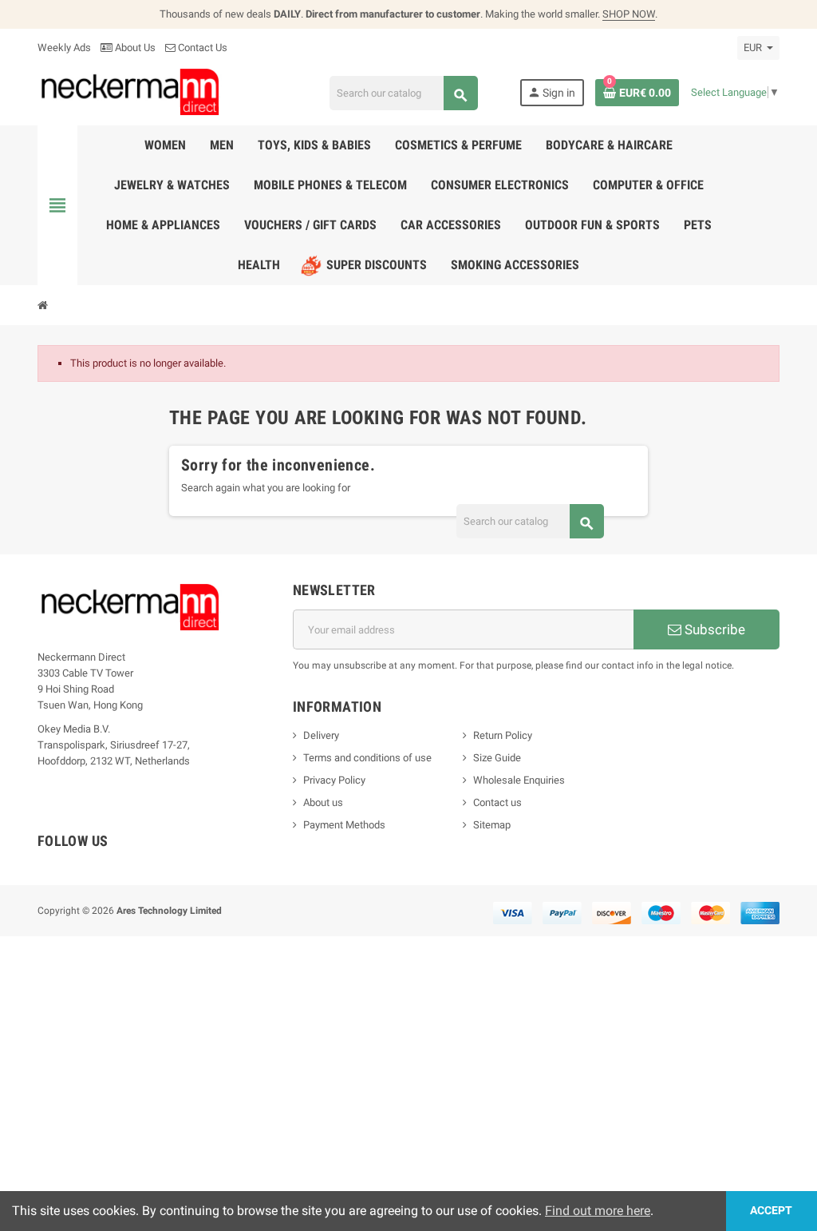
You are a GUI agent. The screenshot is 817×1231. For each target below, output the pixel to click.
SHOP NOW (628, 14)
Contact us (497, 802)
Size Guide (497, 758)
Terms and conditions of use (367, 758)
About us (323, 802)
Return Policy (502, 735)
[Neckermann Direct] (130, 91)
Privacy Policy (334, 780)
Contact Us (201, 48)
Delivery (321, 735)
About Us (134, 48)
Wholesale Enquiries (519, 780)
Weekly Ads (64, 48)
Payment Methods (344, 825)
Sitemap (492, 825)
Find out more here (597, 1210)
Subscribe (713, 629)
